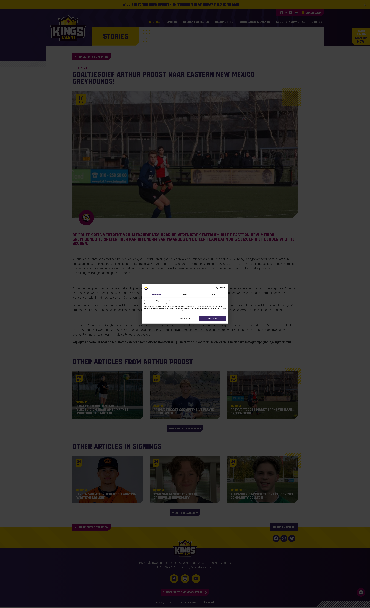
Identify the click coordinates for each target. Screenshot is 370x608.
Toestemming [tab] (156, 294)
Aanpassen (183, 318)
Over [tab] (214, 294)
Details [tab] (185, 294)
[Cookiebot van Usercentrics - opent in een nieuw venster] (217, 288)
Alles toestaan (212, 318)
